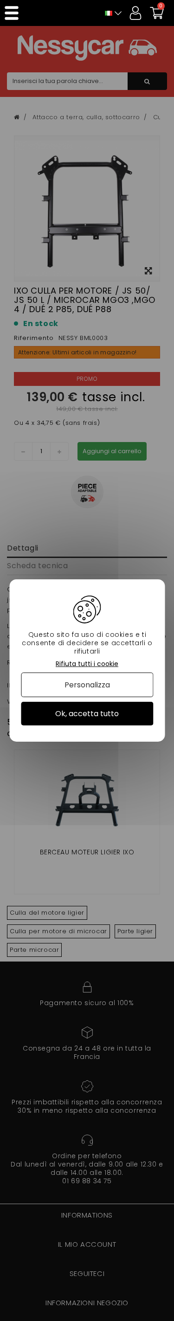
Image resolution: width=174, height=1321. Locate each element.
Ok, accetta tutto (87, 713)
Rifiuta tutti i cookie (87, 664)
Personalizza (87, 685)
